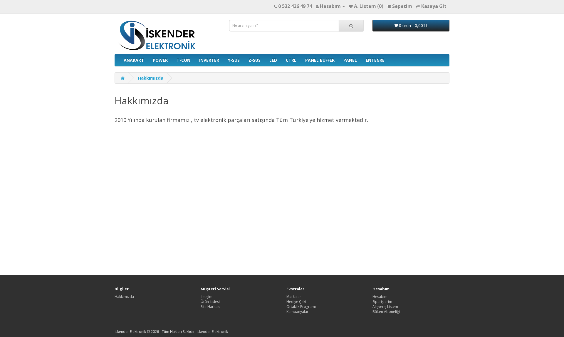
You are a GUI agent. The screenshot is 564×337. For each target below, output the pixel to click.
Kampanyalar (297, 311)
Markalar (293, 296)
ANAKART (134, 60)
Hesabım (379, 296)
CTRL (291, 60)
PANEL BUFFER (320, 60)
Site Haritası (210, 306)
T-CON (183, 60)
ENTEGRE (375, 60)
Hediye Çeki (296, 301)
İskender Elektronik (212, 331)
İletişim (206, 296)
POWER (160, 60)
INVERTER (209, 60)
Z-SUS (255, 60)
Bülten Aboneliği (386, 311)
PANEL (350, 60)
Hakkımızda (150, 78)
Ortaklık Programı (301, 306)
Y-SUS (234, 60)
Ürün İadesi (210, 301)
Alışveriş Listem (385, 306)
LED (273, 60)
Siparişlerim (382, 301)
